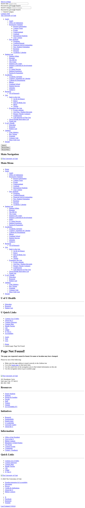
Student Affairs (14, 56)
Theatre (15, 106)
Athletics (8, 130)
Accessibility (9, 333)
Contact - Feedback (11, 450)
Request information (20, 26)
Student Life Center (15, 64)
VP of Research (14, 93)
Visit (6, 339)
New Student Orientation (21, 47)
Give (6, 341)
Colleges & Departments (17, 80)
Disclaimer (8, 484)
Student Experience (15, 71)
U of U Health (9, 123)
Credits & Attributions (12, 488)
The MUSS (13, 60)
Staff (6, 401)
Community (9, 448)
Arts (6, 95)
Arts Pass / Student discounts (22, 112)
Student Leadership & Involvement (20, 65)
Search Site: (5, 4)
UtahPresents (17, 116)
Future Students (10, 394)
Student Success (14, 86)
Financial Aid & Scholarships (22, 45)
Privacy (7, 486)
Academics (8, 75)
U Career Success (15, 69)
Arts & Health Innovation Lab (19, 119)
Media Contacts (10, 441)
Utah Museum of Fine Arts (22, 117)
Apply (7, 19)
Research (8, 91)
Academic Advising (15, 77)
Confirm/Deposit (18, 43)
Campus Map (9, 324)
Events (15, 30)
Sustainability (9, 419)
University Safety (10, 425)
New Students (13, 39)
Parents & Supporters (16, 73)
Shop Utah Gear (14, 140)
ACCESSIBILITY (11, 407)
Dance (15, 101)
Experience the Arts (15, 108)
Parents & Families (11, 397)
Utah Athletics (13, 132)
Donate (7, 142)
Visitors (7, 403)
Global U (12, 90)
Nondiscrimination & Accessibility (16, 482)
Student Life (9, 54)
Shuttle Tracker (10, 326)
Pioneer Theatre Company (21, 114)
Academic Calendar (19, 52)
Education (12, 125)
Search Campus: (6, 8)
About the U (9, 320)
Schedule (12, 136)
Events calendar (18, 110)
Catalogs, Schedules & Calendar (19, 78)
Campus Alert (5, 14)
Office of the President (12, 437)
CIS (6, 328)
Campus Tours (18, 28)
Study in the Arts (14, 97)
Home (7, 169)
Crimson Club (13, 138)
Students (8, 395)
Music (15, 104)
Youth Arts (12, 121)
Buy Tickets (13, 134)
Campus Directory (11, 322)
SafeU (11, 67)
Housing (16, 51)
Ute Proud (8, 445)
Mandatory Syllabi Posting (13, 443)
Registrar (16, 49)
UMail (7, 330)
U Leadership (9, 423)
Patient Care (13, 129)
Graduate (16, 34)
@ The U (8, 332)
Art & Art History (19, 99)
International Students (20, 36)
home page (15, 365)
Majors (11, 82)
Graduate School (14, 84)
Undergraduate (18, 32)
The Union (12, 62)
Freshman (16, 41)
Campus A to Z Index (12, 319)
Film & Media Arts (19, 103)
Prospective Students (16, 24)
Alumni (7, 405)
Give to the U (9, 439)
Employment (9, 421)
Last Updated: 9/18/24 (8, 506)
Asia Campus (17, 38)
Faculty (7, 399)
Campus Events (10, 446)
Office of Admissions (16, 23)
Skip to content (6, 2)
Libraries (12, 88)
